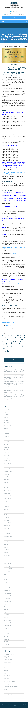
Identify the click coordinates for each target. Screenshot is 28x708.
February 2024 (7, 490)
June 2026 (6, 414)
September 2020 (8, 601)
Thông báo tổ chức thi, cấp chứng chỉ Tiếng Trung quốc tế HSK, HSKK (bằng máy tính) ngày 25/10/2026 (14, 371)
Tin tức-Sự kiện (7, 684)
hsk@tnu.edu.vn (9, 325)
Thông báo (6, 678)
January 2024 (7, 493)
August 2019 (7, 633)
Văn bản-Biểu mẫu (8, 694)
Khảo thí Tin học (7, 670)
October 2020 (7, 598)
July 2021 (6, 574)
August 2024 (7, 474)
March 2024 (6, 487)
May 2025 (6, 449)
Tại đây (14, 253)
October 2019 (7, 628)
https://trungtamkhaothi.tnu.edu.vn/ (14, 321)
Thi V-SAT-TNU (7, 675)
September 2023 (8, 504)
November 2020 (7, 595)
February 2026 (7, 425)
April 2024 (6, 485)
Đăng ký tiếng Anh (8, 659)
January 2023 (7, 525)
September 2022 (8, 536)
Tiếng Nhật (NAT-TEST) (9, 681)
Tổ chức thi (6, 689)
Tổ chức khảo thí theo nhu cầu (11, 686)
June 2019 (6, 639)
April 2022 (6, 550)
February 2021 (7, 587)
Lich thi (5, 673)
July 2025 (6, 444)
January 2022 (7, 558)
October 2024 (7, 468)
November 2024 (7, 466)
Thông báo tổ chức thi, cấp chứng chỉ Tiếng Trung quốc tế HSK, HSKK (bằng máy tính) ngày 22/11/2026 (14, 390)
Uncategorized (7, 692)
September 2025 (8, 439)
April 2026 (6, 420)
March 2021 (6, 585)
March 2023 (6, 520)
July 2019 (6, 636)
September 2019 (8, 631)
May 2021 (6, 579)
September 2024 (8, 471)
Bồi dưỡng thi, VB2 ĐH (9, 654)
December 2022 (7, 528)
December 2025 (7, 431)
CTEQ (14, 3)
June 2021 (6, 577)
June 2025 (6, 447)
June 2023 (6, 512)
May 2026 (6, 417)
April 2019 (6, 644)
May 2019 (6, 641)
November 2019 (7, 625)
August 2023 (7, 506)
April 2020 (6, 614)
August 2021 (7, 571)
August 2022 (7, 539)
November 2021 (7, 563)
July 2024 (6, 477)
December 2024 (7, 463)
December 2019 (7, 623)
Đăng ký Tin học (7, 662)
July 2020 (6, 606)
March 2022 (6, 552)
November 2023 (7, 498)
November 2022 (7, 531)
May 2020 (6, 612)
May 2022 (6, 547)
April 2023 (6, 517)
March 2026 (6, 422)
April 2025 (6, 452)
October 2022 (7, 533)
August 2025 (7, 441)
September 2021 (8, 568)
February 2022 (7, 555)
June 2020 (6, 609)
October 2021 (7, 566)
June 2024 (6, 479)
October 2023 (7, 501)
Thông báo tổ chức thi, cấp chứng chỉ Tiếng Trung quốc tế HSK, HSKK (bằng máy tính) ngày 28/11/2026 (14, 377)
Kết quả (5, 667)
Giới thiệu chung (7, 665)
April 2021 (6, 582)
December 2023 (7, 495)
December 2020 (7, 593)
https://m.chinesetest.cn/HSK (9, 322)
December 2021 (7, 560)
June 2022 (6, 544)
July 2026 (6, 412)
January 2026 (7, 428)
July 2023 (6, 509)
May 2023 (6, 514)
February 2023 (7, 522)
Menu (2, 21)
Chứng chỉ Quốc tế (8, 657)
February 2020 (7, 620)
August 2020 (7, 604)
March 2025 (6, 455)
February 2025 (7, 458)
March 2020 (6, 617)
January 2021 (7, 590)
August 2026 (7, 409)
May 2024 (6, 482)
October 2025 (7, 436)
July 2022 (6, 541)
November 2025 (7, 433)
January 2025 (7, 460)
